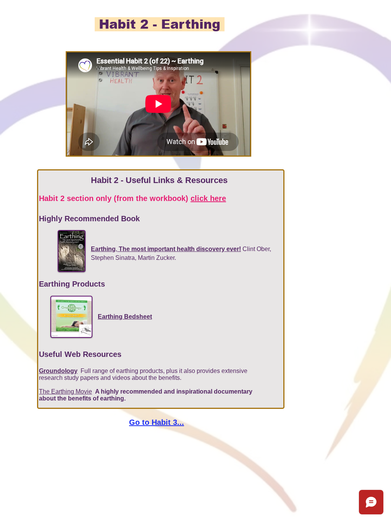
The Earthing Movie (65, 391)
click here (208, 198)
